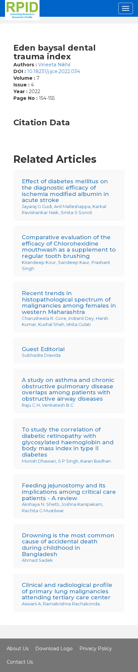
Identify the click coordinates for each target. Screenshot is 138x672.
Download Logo (54, 649)
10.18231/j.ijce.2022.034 (53, 71)
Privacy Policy (95, 649)
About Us (17, 649)
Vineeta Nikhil (54, 65)
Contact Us (20, 662)
